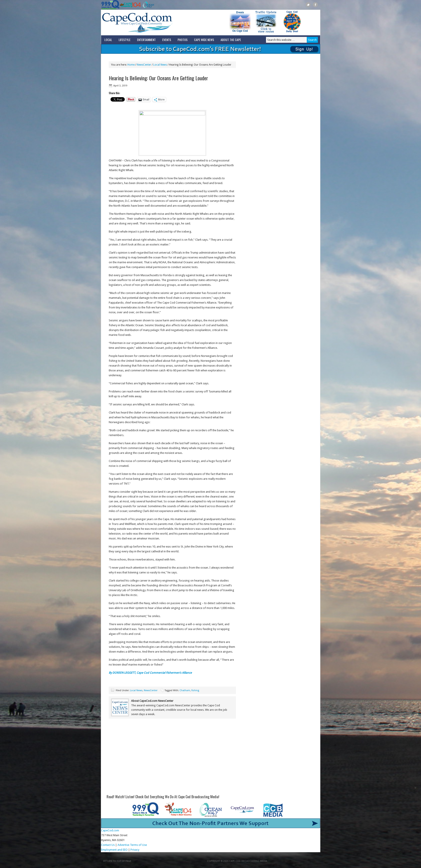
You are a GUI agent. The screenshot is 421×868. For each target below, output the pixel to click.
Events (166, 39)
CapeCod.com (156, 22)
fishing (195, 690)
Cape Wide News (204, 39)
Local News (136, 690)
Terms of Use (138, 845)
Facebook (315, 4)
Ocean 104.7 (147, 5)
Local (108, 39)
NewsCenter (150, 690)
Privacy (135, 849)
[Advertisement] (172, 758)
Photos (182, 39)
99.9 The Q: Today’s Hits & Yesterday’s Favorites (110, 5)
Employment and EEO (114, 849)
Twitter (308, 4)
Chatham (185, 690)
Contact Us (108, 845)
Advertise (123, 845)
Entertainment (146, 39)
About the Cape (231, 39)
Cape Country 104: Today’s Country (130, 5)
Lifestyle (124, 39)
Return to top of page (117, 861)
